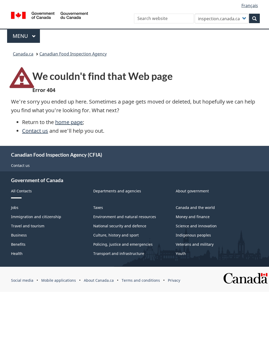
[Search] (254, 18)
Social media (22, 280)
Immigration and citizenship (36, 216)
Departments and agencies (117, 190)
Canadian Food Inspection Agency (73, 54)
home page (69, 122)
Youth (181, 253)
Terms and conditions (141, 280)
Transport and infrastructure (118, 253)
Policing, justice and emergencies (123, 244)
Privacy (174, 280)
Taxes (98, 207)
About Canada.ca (99, 280)
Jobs (14, 207)
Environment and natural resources (124, 216)
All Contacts (21, 190)
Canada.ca (23, 54)
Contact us (35, 130)
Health (17, 253)
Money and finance (193, 216)
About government (192, 190)
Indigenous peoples (193, 235)
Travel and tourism (27, 225)
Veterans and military (195, 244)
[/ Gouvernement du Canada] (49, 16)
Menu (21, 35)
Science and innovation (196, 225)
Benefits (18, 244)
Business (19, 235)
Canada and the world (195, 207)
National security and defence (119, 225)
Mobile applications (58, 280)
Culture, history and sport (116, 235)
